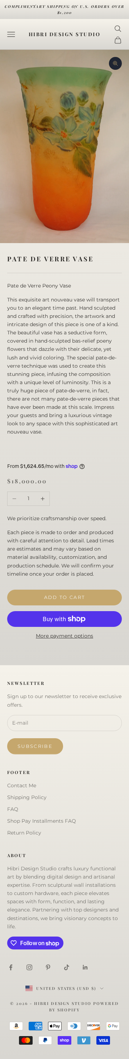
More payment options (64, 636)
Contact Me (21, 785)
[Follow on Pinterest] (48, 967)
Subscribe (35, 746)
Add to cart (64, 597)
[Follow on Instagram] (29, 967)
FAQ (12, 809)
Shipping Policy (27, 797)
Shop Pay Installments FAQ (41, 821)
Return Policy (24, 833)
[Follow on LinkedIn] (85, 967)
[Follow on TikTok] (66, 967)
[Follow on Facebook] (10, 967)
